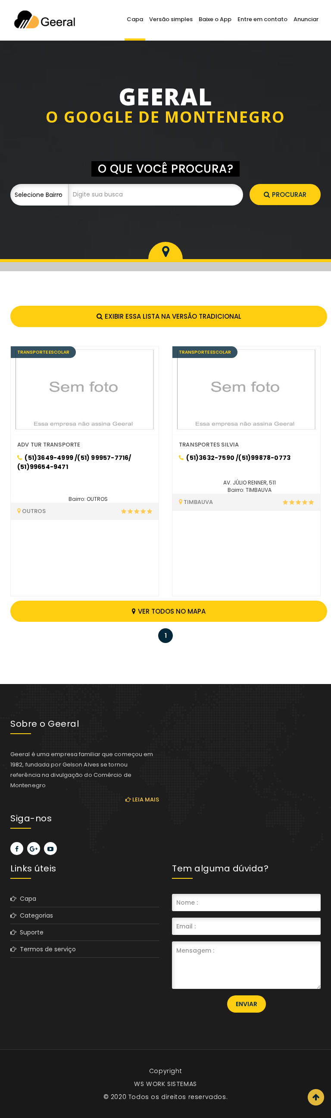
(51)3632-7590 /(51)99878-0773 (237, 457)
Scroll (316, 1097)
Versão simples (171, 19)
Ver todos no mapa (172, 611)
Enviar (246, 1004)
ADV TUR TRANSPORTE (49, 444)
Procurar (289, 194)
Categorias (34, 915)
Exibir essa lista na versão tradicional (173, 316)
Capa (135, 19)
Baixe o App (215, 19)
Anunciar (306, 19)
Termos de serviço (46, 949)
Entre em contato (262, 19)
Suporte (30, 932)
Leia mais (145, 799)
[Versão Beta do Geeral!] (44, 19)
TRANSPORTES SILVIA (209, 444)
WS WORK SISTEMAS (165, 1084)
